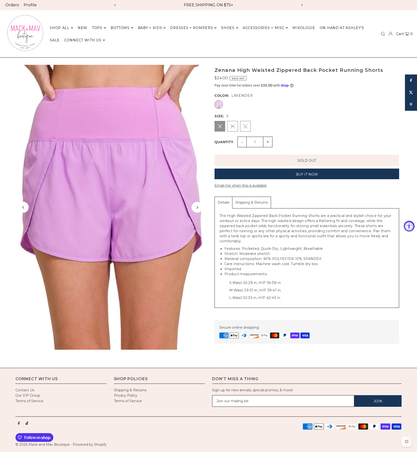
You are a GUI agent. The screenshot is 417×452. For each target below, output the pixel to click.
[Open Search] (383, 34)
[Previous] (115, 5)
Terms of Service (29, 401)
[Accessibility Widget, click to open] (409, 226)
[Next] (301, 5)
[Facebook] (19, 423)
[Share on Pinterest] (411, 105)
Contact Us (24, 390)
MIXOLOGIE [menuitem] (303, 28)
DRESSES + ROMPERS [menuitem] (191, 28)
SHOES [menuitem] (228, 28)
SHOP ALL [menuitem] (60, 28)
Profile (30, 5)
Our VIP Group (27, 395)
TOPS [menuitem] (97, 28)
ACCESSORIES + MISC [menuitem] (264, 28)
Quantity (224, 142)
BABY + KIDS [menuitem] (150, 28)
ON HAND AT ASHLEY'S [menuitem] (342, 28)
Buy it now (307, 174)
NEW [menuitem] (82, 28)
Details (223, 202)
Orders (12, 5)
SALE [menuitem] (55, 40)
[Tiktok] (27, 423)
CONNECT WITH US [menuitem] (82, 40)
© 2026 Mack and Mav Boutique (43, 444)
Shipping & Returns (251, 202)
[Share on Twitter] (411, 93)
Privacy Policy (125, 395)
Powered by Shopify (90, 444)
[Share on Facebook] (411, 80)
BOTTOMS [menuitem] (120, 28)
